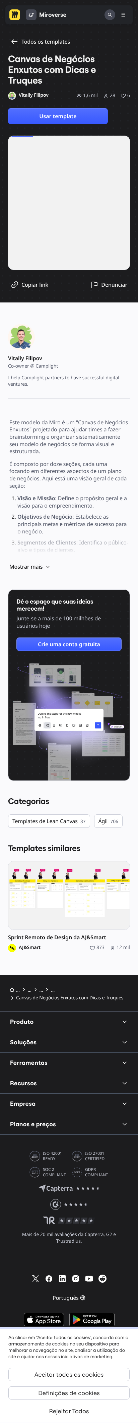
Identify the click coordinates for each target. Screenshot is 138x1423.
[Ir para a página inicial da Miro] (14, 14)
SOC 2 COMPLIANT (54, 1172)
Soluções (23, 1042)
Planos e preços (33, 1124)
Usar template (57, 116)
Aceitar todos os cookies (69, 1374)
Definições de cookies (69, 1393)
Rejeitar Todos (69, 1411)
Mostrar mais (26, 566)
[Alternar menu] (123, 14)
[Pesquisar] (110, 14)
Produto (22, 1022)
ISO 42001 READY (52, 1156)
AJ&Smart (30, 948)
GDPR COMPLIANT (96, 1172)
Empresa (23, 1103)
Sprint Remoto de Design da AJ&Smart (57, 937)
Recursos (23, 1083)
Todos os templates (45, 41)
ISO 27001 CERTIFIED (95, 1156)
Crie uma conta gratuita (69, 644)
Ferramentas (29, 1062)
